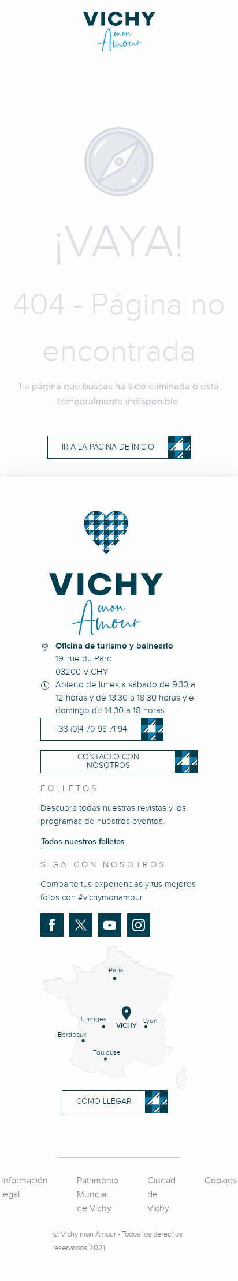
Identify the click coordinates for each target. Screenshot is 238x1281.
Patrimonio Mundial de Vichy (97, 1194)
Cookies (220, 1180)
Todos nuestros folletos (83, 841)
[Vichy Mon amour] (119, 31)
